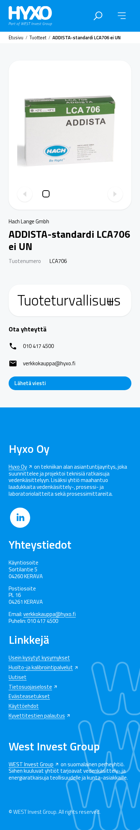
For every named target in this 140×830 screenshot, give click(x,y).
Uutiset (18, 677)
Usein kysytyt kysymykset (39, 658)
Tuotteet (37, 37)
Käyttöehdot (24, 706)
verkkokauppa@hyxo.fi (49, 614)
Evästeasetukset (29, 696)
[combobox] (97, 15)
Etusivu (16, 37)
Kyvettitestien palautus (37, 716)
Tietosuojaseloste (30, 687)
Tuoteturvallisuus (69, 300)
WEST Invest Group (31, 764)
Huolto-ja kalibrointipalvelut (41, 667)
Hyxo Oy (18, 467)
